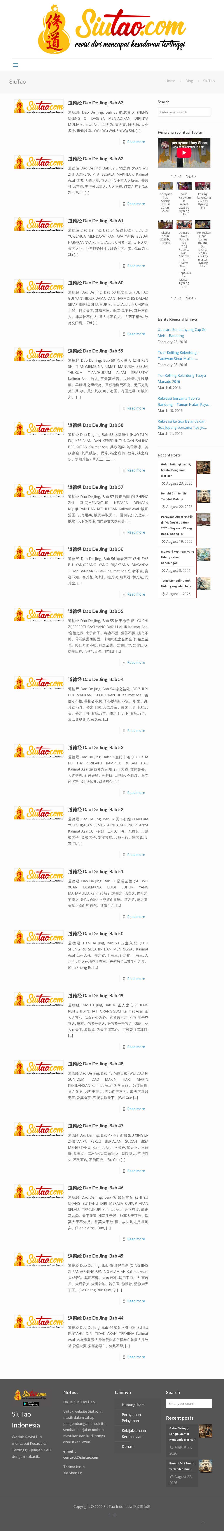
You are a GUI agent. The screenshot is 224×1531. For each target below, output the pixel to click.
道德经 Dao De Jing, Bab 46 (95, 1187)
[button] (190, 176)
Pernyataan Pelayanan (131, 1417)
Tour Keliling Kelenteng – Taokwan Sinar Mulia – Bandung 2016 (179, 356)
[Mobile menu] (15, 64)
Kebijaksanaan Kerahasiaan (134, 1433)
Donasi (127, 1446)
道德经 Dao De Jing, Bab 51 (95, 871)
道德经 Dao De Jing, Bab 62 (95, 158)
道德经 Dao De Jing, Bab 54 (95, 679)
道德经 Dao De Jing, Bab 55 (95, 611)
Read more (136, 141)
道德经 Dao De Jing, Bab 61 (95, 220)
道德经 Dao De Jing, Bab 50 (95, 933)
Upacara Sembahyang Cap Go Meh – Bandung (182, 332)
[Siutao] (112, 29)
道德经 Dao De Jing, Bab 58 (95, 425)
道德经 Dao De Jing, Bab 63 (95, 102)
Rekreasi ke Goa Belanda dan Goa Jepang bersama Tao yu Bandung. (181, 424)
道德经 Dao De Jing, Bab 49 (95, 995)
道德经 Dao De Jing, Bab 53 (95, 747)
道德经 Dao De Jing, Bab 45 (95, 1255)
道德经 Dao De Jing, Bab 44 (95, 1317)
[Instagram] (115, 1515)
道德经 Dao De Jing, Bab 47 (95, 1125)
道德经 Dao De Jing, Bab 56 (95, 549)
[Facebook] (109, 1515)
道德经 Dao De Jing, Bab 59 (95, 350)
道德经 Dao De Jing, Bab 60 (95, 282)
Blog (189, 80)
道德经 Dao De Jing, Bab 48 (95, 1063)
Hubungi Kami (133, 1404)
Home (170, 80)
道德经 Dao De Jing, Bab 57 (95, 487)
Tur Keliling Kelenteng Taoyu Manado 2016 (182, 378)
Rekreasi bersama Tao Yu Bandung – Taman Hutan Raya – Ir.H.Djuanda (183, 402)
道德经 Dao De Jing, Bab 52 (95, 809)
